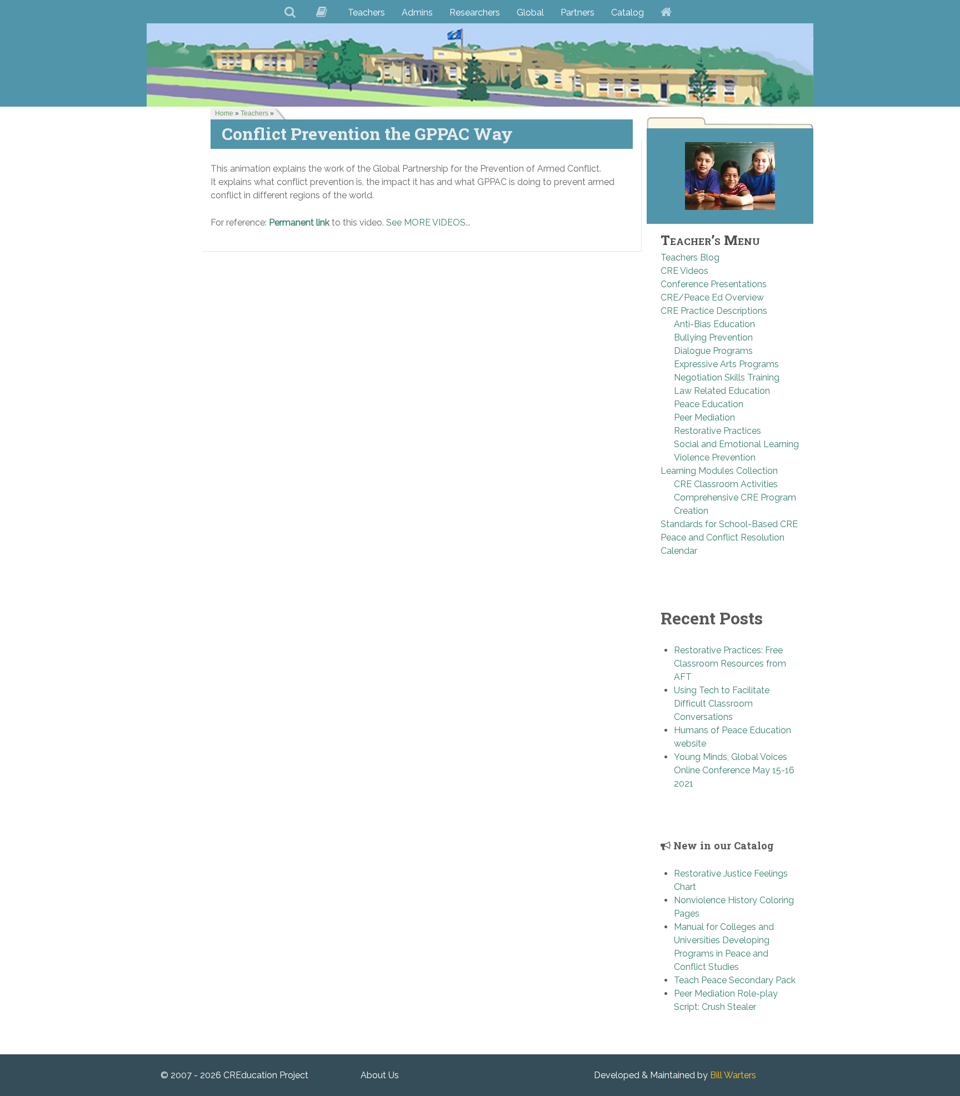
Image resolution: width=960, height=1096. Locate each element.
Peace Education (708, 404)
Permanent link (299, 222)
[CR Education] (480, 64)
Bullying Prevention (713, 337)
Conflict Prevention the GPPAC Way (367, 133)
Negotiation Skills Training (726, 377)
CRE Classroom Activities (726, 484)
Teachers (254, 113)
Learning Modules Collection (719, 471)
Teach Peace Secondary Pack (735, 980)
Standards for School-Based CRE (729, 524)
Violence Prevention (715, 457)
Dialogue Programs (713, 351)
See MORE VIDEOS (426, 222)
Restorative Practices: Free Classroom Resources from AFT (730, 663)
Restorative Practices (717, 431)
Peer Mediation (704, 417)
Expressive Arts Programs (726, 364)
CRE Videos (684, 271)
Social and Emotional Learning (736, 444)
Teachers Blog (690, 257)
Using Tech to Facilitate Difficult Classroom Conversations (721, 703)
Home (224, 113)
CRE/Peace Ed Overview (712, 297)
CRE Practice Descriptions (714, 311)
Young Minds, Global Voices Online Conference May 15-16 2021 (734, 770)
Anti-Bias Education (714, 324)
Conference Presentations (714, 284)
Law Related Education (722, 391)
